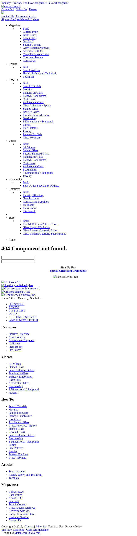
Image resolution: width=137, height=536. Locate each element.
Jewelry (13, 392)
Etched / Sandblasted (20, 376)
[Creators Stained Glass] (15, 291)
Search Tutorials (18, 406)
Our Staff (14, 501)
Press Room (15, 346)
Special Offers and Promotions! (68, 270)
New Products (17, 337)
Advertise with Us (19, 510)
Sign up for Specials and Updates (20, 19)
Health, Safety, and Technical (25, 474)
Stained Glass (16, 366)
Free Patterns (16, 447)
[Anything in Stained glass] (17, 285)
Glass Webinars (17, 457)
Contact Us (7, 16)
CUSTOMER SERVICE (23, 316)
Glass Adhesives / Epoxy (23, 425)
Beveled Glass (17, 431)
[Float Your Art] (10, 282)
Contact (29, 526)
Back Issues (15, 494)
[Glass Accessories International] (20, 288)
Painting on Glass (18, 373)
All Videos (15, 363)
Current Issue (16, 491)
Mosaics (13, 409)
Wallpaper (14, 343)
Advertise (40, 526)
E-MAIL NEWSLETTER (23, 320)
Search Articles (17, 471)
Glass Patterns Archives (22, 507)
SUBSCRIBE (16, 304)
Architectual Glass (19, 383)
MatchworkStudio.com (27, 532)
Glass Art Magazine (57, 2)
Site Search (15, 349)
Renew (33, 9)
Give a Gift (7, 9)
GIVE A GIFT (17, 310)
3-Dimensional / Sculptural (24, 389)
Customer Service (26, 16)
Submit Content (17, 504)
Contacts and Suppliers (21, 340)
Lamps (12, 444)
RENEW (14, 307)
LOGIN (13, 313)
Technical (14, 477)
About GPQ (15, 498)
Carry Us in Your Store (21, 514)
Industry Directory (11, 2)
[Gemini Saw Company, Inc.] (18, 294)
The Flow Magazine (34, 2)
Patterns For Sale (18, 454)
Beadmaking (16, 386)
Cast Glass (15, 379)
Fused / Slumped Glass (21, 370)
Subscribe (21, 9)
